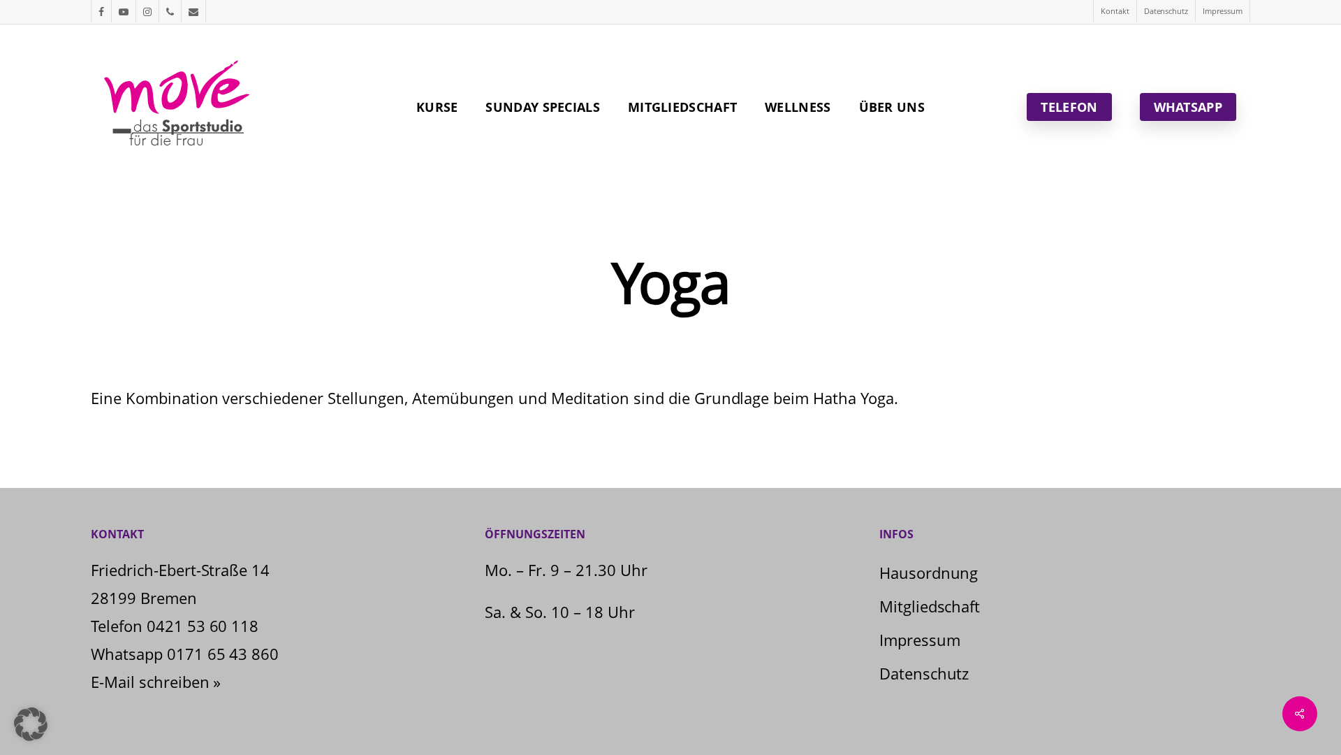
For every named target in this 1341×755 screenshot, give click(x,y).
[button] (30, 724)
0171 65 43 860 (223, 653)
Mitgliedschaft (930, 606)
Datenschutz (924, 673)
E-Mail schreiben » (156, 681)
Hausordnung (929, 572)
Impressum (919, 639)
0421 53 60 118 (203, 625)
